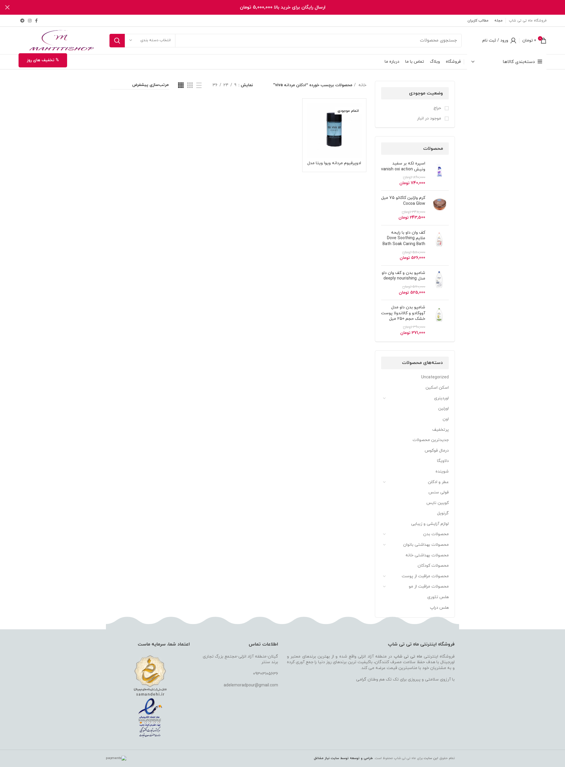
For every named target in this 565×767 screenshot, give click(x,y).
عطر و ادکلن (438, 482)
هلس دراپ (439, 607)
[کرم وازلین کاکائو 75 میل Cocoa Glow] (439, 207)
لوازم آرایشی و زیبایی (430, 524)
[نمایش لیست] (199, 85)
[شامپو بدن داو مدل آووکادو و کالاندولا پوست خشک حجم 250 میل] (439, 320)
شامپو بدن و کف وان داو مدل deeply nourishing (403, 276)
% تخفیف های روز (43, 60)
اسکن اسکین (437, 387)
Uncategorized (435, 377)
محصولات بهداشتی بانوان (426, 545)
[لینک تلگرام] (22, 20)
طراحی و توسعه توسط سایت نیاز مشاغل (343, 758)
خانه (361, 85)
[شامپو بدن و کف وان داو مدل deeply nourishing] (439, 282)
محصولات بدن (436, 534)
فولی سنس (438, 492)
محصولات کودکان (433, 565)
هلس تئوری (438, 597)
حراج (437, 108)
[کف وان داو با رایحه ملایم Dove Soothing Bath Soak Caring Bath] (439, 245)
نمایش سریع (311, 125)
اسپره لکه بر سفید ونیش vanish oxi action (403, 166)
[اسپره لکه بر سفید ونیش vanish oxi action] (439, 173)
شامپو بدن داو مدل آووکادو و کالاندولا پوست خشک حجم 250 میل (403, 313)
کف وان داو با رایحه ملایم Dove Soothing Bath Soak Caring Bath (404, 238)
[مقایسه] (311, 112)
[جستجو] (117, 40)
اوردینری (441, 398)
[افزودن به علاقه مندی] (311, 139)
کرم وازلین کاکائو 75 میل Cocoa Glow (403, 201)
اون (446, 419)
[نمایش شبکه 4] (181, 85)
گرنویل (443, 513)
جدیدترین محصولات (431, 440)
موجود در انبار (429, 118)
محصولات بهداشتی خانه (427, 555)
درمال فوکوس (437, 450)
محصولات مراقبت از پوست (425, 576)
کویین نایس (437, 503)
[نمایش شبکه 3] (190, 85)
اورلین (443, 408)
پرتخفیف (440, 429)
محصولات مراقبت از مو (429, 586)
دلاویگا (443, 461)
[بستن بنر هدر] (7, 7)
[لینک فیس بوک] (36, 20)
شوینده (442, 471)
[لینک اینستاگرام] (29, 20)
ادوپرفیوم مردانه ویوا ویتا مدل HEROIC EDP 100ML (334, 165)
